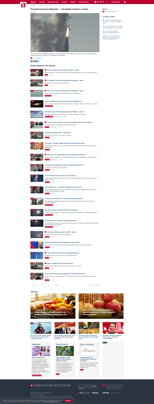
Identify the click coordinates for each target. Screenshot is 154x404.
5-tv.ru (57, 374)
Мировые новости (49, 205)
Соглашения (94, 386)
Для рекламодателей (36, 375)
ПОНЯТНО (68, 401)
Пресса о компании (87, 344)
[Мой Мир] (36, 61)
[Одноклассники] (34, 61)
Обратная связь (67, 386)
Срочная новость (56, 116)
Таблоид (34, 291)
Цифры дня (36, 344)
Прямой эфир (115, 2)
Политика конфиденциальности (51, 386)
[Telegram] (38, 61)
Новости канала (61, 344)
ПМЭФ (46, 74)
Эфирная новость (53, 159)
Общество (47, 236)
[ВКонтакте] (31, 61)
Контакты (61, 386)
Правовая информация (38, 386)
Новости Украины (49, 106)
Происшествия (48, 95)
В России (47, 127)
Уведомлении (81, 388)
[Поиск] (107, 2)
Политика (47, 137)
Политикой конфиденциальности (50, 401)
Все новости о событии (111, 11)
